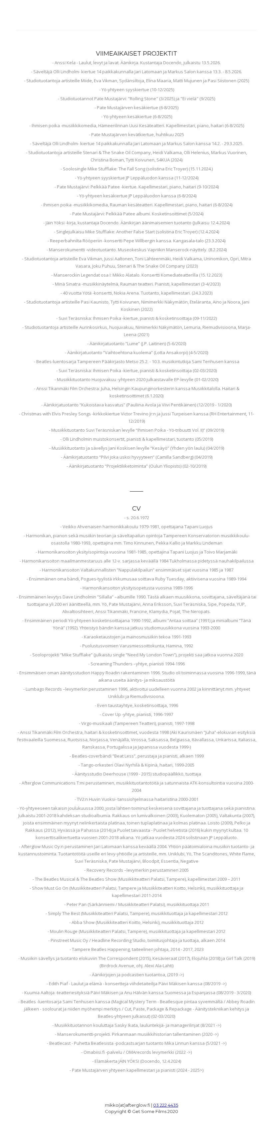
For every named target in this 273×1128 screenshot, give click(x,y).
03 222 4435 (165, 1105)
